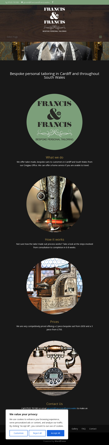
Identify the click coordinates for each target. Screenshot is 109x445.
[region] (37, 424)
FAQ (84, 428)
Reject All (37, 433)
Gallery (75, 428)
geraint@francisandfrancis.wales (61, 408)
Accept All (55, 433)
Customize (19, 433)
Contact (93, 428)
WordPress (60, 441)
